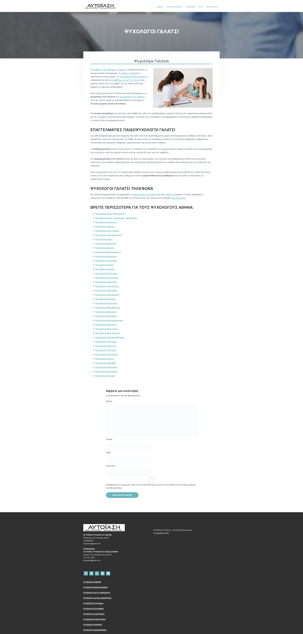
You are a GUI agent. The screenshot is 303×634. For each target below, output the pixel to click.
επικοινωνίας (178, 198)
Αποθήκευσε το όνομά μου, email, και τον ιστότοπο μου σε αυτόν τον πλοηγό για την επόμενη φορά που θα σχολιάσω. (150, 486)
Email (108, 452)
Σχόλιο (109, 401)
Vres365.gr (160, 533)
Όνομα (109, 439)
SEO (167, 533)
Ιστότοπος (110, 466)
